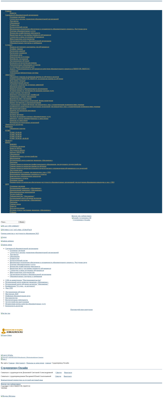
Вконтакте (68, 372)
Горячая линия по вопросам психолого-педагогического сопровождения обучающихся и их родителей (48, 168)
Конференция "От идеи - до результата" (20, 286)
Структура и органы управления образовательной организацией (34, 19)
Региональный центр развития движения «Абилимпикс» (31, 160)
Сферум (59, 372)
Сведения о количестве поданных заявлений (27, 85)
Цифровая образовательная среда (17, 296)
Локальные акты (16, 55)
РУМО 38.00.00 (16, 134)
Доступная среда (16, 170)
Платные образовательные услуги (22, 31)
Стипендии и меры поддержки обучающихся (27, 37)
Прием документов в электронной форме (25, 103)
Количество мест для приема (20, 99)
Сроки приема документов (20, 93)
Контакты (9, 126)
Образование (15, 23)
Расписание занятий (17, 51)
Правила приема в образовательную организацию (29, 89)
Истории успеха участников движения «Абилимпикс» (30, 210)
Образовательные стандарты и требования (26, 43)
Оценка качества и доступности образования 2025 (20, 233)
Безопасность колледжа (14, 306)
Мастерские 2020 (11, 294)
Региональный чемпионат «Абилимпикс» (25, 188)
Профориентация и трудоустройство (23, 156)
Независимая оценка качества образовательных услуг (25, 304)
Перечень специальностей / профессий (24, 95)
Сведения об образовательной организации (21, 15)
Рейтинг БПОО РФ (17, 152)
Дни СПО (9, 288)
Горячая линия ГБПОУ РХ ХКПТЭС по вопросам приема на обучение (36, 79)
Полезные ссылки (16, 180)
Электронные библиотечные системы (24, 73)
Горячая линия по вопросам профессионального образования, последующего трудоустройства (45, 164)
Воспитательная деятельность (16, 300)
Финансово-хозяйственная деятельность (25, 33)
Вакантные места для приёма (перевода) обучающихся (30, 35)
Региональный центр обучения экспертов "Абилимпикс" (27, 284)
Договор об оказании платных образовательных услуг (30, 116)
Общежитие (14, 112)
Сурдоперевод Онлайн (81, 220)
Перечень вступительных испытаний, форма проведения (31, 101)
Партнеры (13, 162)
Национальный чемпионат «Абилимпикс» (26, 190)
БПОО (7, 142)
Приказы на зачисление (19, 120)
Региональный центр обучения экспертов (25, 198)
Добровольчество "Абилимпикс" (22, 196)
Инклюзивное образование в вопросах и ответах (28, 174)
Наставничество (11, 298)
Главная (8, 11)
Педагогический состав (19, 27)
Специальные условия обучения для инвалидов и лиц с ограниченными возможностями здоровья (47, 105)
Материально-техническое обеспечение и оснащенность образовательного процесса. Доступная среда (48, 29)
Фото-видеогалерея (17, 208)
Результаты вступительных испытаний (24, 122)
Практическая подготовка (19, 57)
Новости (13, 13)
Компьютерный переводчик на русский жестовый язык (22, 380)
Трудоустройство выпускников (17, 302)
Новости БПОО (16, 148)
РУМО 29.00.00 (16, 132)
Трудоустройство (16, 194)
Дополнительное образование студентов (25, 65)
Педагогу (8, 140)
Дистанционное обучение (19, 61)
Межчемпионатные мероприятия (22, 192)
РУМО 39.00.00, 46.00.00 (19, 138)
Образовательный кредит (19, 83)
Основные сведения (17, 17)
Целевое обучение (17, 114)
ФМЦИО (13, 144)
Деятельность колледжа (14, 124)
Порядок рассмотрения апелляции (23, 111)
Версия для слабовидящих (81, 216)
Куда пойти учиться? (18, 81)
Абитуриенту (10, 75)
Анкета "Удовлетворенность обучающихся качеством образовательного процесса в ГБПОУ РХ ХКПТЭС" (50, 69)
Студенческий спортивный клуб (22, 67)
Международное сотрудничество (22, 39)
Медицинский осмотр (18, 109)
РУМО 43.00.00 (16, 136)
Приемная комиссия (17, 87)
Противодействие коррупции (81, 310)
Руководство (14, 25)
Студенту (8, 45)
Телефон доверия (16, 49)
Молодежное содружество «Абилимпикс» (26, 200)
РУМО (7, 130)
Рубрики (13, 212)
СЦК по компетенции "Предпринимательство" (23, 280)
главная (48, 363)
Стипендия (14, 71)
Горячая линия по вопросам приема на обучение (28, 166)
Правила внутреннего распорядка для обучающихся (29, 47)
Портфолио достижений (19, 59)
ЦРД (7, 184)
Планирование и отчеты (19, 178)
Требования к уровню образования (23, 97)
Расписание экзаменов (18, 53)
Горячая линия (15, 204)
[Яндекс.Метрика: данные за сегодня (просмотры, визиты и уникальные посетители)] (8, 396)
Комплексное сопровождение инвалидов (25, 176)
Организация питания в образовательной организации (30, 41)
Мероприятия (15, 158)
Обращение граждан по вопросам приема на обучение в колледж (34, 77)
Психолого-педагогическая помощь (23, 63)
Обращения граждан (17, 128)
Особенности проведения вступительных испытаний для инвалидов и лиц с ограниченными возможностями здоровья (55, 107)
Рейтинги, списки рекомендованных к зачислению (29, 118)
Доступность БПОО (17, 150)
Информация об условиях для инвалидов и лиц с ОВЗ (30, 172)
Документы (14, 21)
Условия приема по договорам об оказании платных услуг (32, 91)
